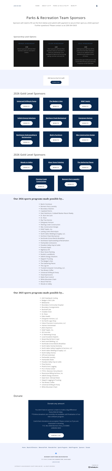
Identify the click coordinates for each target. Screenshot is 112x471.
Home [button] (24, 447)
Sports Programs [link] (63, 447)
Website (26, 106)
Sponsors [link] (81, 447)
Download (56, 82)
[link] (56, 453)
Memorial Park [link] (43, 447)
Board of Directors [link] (32, 447)
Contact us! (56, 435)
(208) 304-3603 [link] (17, 6)
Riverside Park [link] (52, 447)
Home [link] (38, 5)
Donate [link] (88, 447)
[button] (46, 6)
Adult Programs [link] (73, 447)
